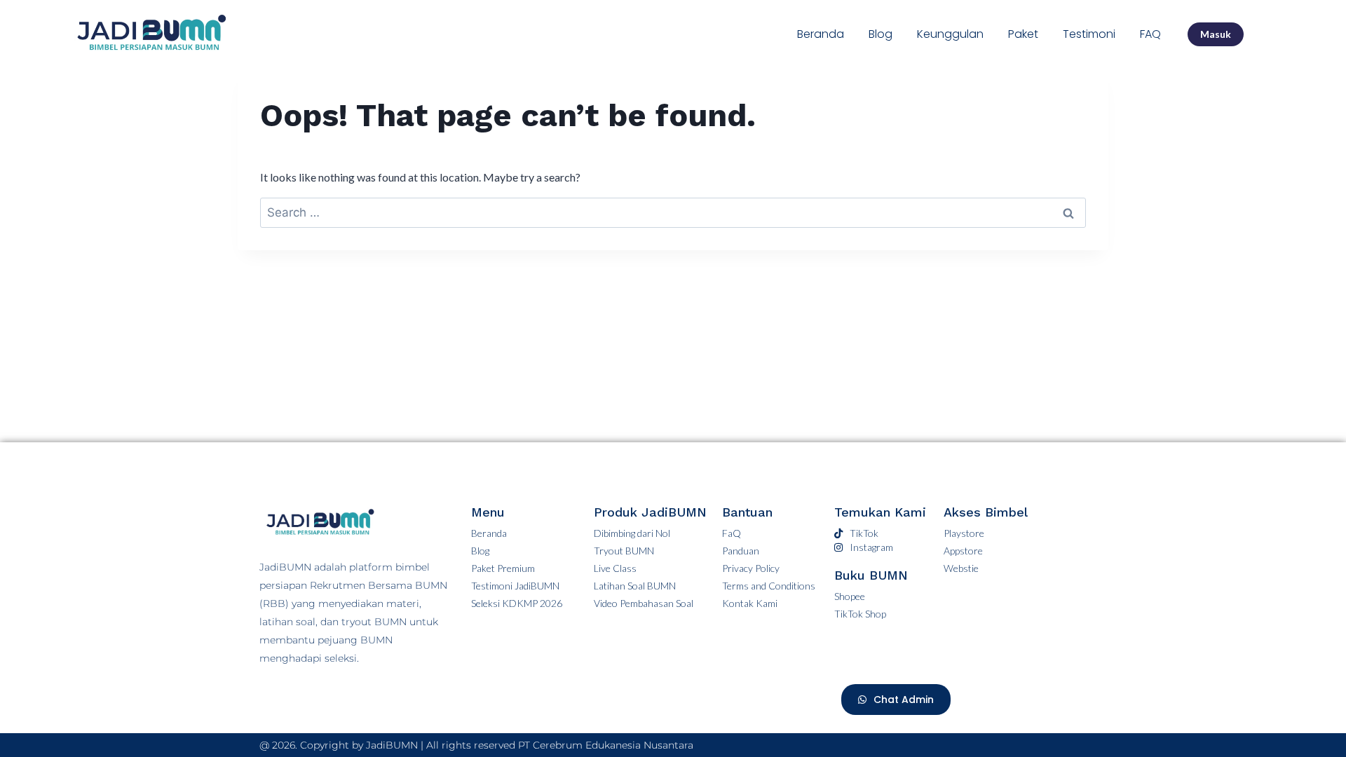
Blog (880, 34)
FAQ (1150, 34)
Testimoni (1089, 34)
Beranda (820, 34)
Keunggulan (950, 34)
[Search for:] (673, 212)
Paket (1023, 34)
